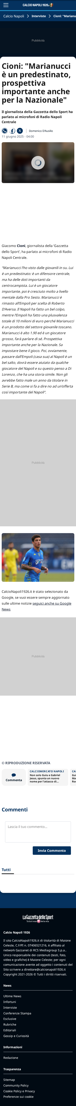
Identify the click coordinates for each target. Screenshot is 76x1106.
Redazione (10, 1058)
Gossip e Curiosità (16, 1036)
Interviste (39, 16)
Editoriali (9, 1030)
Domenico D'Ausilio (41, 131)
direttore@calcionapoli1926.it (45, 969)
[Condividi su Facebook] (12, 131)
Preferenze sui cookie (18, 1097)
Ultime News (12, 996)
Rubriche (9, 1024)
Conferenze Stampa (17, 1013)
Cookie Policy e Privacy (19, 1091)
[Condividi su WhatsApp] (5, 131)
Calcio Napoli (13, 16)
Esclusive (9, 1019)
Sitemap (9, 1080)
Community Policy (15, 1085)
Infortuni (9, 1002)
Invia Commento (52, 850)
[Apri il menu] (5, 5)
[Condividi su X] (20, 131)
